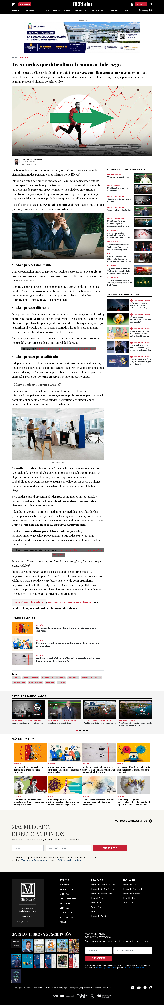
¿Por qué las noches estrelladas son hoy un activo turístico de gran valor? (140, 306)
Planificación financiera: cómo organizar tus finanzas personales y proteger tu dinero (30, 802)
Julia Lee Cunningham (91, 678)
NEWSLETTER (129, 880)
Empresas (31, 10)
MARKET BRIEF (66, 903)
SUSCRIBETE (110, 848)
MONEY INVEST (66, 889)
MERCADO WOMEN (68, 899)
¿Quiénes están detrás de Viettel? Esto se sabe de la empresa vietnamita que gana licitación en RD (118, 272)
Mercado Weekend (132, 889)
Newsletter (24, 4)
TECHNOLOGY (66, 913)
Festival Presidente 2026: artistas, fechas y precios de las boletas (119, 282)
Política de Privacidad (70, 860)
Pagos (65, 988)
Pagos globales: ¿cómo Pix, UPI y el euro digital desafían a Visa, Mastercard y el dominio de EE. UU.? (141, 364)
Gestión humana (30, 678)
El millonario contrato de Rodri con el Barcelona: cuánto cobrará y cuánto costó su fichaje (118, 248)
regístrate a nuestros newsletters (69, 602)
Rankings (16, 10)
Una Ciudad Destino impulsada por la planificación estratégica (118, 223)
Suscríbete (141, 4)
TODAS (63, 922)
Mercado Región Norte (102, 889)
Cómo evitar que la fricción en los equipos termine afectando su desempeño (98, 802)
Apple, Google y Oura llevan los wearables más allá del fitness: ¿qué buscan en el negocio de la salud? (139, 336)
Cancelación (87, 988)
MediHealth (80, 10)
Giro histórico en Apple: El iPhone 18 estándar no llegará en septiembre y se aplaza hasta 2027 (119, 260)
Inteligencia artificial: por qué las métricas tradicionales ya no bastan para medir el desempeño (68, 660)
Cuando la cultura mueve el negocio (27, 723)
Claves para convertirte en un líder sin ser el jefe (66, 348)
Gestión (24, 57)
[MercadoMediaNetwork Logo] (28, 892)
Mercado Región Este (101, 893)
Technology (114, 10)
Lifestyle (44, 10)
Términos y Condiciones (34, 860)
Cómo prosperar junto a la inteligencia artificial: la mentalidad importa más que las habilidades (133, 802)
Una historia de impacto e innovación (99, 723)
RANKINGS (64, 880)
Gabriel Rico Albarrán (32, 159)
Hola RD (95, 911)
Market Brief (96, 10)
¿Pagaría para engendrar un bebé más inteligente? (140, 319)
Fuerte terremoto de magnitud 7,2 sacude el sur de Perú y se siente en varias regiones (120, 236)
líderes (61, 682)
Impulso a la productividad (119, 210)
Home (15, 57)
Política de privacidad (54, 988)
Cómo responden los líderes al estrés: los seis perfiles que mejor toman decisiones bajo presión (63, 802)
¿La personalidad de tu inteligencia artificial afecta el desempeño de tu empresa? (133, 770)
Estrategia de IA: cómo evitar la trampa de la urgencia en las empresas (28, 770)
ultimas (16, 678)
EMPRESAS (64, 884)
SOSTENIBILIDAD (67, 917)
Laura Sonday (19, 682)
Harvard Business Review (53, 678)
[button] (77, 730)
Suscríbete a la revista (28, 602)
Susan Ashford (35, 682)
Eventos (129, 10)
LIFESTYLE (64, 894)
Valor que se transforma (118, 177)
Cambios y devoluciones (102, 988)
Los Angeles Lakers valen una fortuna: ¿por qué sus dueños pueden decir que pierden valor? (140, 350)
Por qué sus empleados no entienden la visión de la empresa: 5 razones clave (64, 770)
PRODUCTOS (97, 880)
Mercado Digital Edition (103, 884)
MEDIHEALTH (65, 908)
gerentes (50, 682)
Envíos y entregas (75, 988)
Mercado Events (99, 916)
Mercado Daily (130, 884)
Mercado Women (61, 10)
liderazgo (73, 678)
